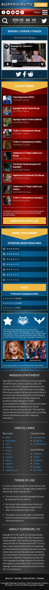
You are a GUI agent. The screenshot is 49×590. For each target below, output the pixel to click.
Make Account (11, 470)
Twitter (36, 457)
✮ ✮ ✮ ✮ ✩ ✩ (12, 259)
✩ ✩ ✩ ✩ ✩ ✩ (12, 280)
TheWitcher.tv (39, 444)
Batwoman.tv (39, 437)
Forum (8, 460)
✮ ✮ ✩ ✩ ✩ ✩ (12, 269)
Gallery (8, 447)
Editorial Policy (29, 578)
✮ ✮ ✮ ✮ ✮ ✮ (12, 249)
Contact (9, 467)
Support (9, 463)
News (7, 437)
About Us (9, 578)
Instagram (37, 460)
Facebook (37, 453)
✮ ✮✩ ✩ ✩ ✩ (12, 275)
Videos (8, 450)
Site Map (18, 578)
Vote (24, 287)
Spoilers (9, 457)
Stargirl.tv (37, 440)
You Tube (37, 470)
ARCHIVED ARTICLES (24, 220)
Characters (10, 440)
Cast (7, 444)
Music (8, 454)
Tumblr (36, 463)
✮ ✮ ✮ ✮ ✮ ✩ (12, 254)
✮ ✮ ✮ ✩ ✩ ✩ (12, 264)
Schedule (40, 578)
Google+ (37, 466)
